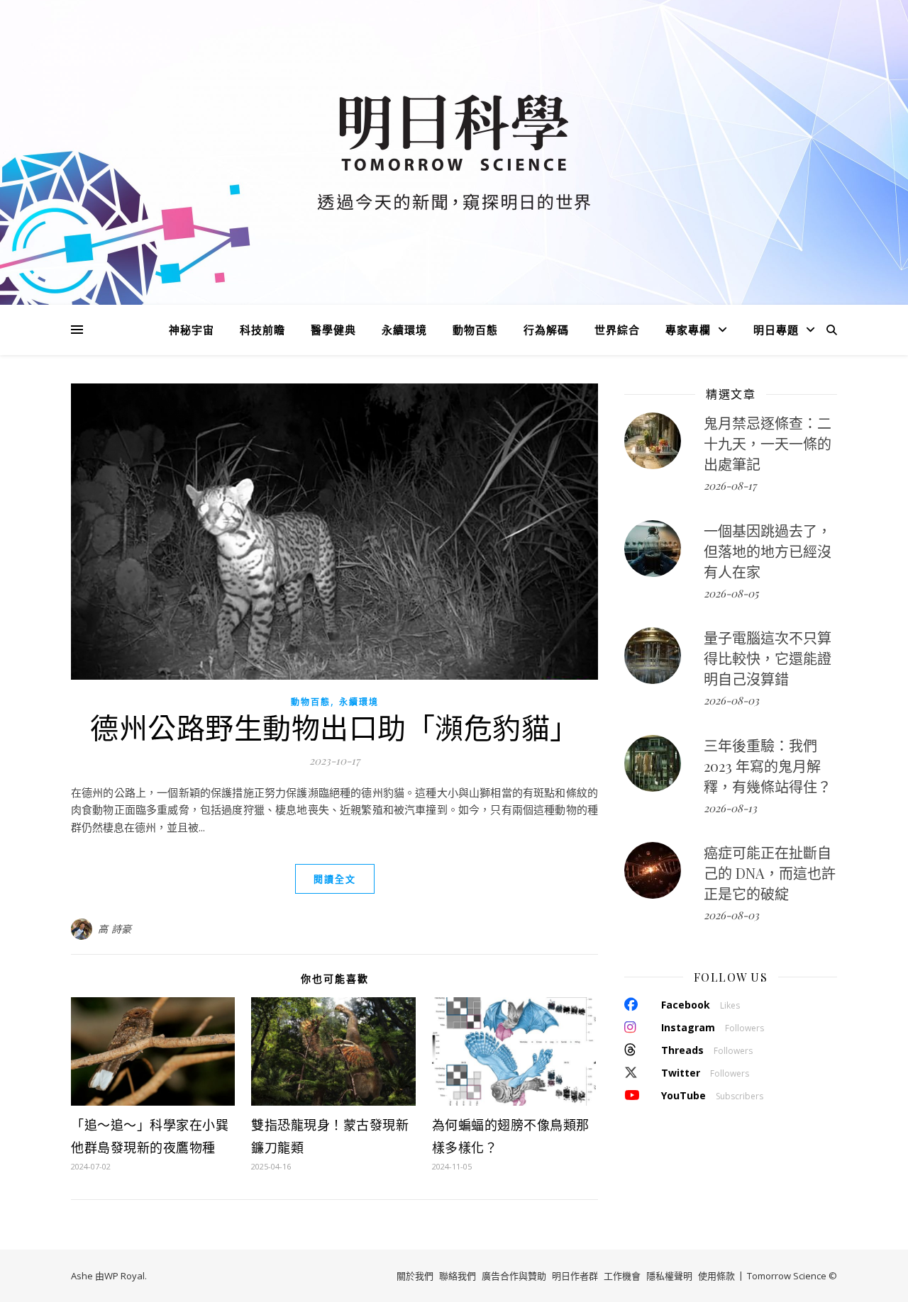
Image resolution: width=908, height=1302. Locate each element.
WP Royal (124, 1275)
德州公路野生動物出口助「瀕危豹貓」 (334, 727)
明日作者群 (575, 1275)
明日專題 (776, 329)
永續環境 (404, 329)
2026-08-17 (730, 485)
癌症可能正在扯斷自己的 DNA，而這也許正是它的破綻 (770, 873)
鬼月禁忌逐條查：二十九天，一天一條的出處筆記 (767, 443)
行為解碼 (546, 329)
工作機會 (622, 1275)
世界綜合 (617, 329)
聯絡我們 (457, 1275)
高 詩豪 (115, 929)
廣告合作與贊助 (514, 1275)
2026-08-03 (731, 700)
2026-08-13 (730, 808)
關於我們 (415, 1275)
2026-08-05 (731, 593)
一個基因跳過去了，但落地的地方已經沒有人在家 (767, 551)
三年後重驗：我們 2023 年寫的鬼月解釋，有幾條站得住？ (767, 766)
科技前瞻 (262, 329)
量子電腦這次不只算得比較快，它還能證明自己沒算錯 (767, 658)
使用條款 (716, 1275)
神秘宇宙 (191, 329)
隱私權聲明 (669, 1275)
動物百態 (475, 329)
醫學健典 (333, 329)
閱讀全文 (335, 878)
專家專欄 (688, 329)
